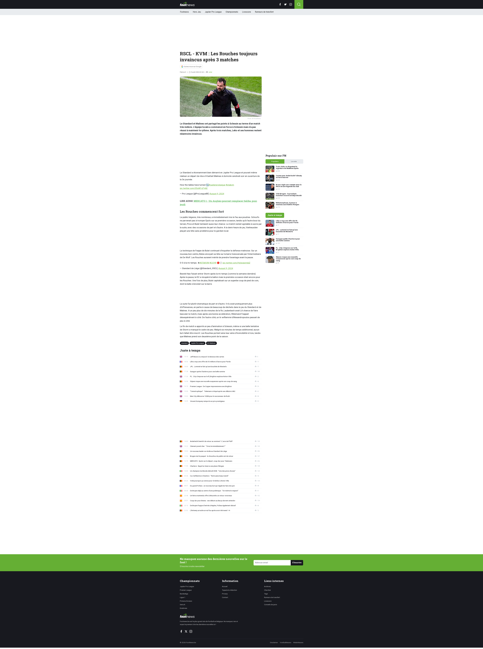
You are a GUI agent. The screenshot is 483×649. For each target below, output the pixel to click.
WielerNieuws (298, 642)
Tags (266, 594)
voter (210, 72)
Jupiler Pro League (213, 12)
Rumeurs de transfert (264, 12)
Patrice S (183, 72)
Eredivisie (183, 608)
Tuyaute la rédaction (229, 590)
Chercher (267, 590)
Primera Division (186, 601)
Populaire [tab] (274, 161)
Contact (225, 597)
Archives (267, 586)
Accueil (224, 586)
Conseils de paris (270, 605)
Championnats (232, 12)
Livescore (246, 12)
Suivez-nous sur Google (192, 66)
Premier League (186, 590)
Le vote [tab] (294, 161)
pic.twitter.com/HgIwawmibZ (236, 263)
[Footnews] (210, 616)
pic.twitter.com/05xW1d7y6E (194, 188)
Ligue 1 (182, 597)
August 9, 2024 (217, 193)
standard (184, 343)
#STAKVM (204, 263)
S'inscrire (296, 562)
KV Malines (211, 343)
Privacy (225, 594)
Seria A (182, 605)
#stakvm (230, 185)
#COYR (213, 263)
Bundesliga (184, 594)
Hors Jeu (197, 12)
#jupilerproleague (217, 185)
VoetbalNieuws (285, 642)
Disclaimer (274, 642)
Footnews (184, 12)
